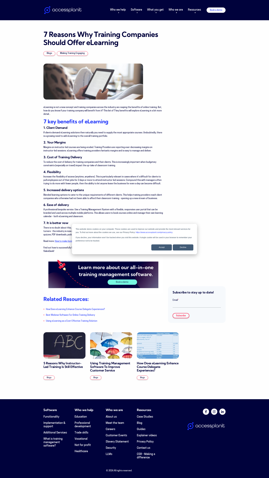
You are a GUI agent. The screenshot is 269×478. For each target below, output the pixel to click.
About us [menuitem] (111, 417)
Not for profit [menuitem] (83, 445)
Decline (183, 247)
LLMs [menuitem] (109, 454)
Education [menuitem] (81, 417)
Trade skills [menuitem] (81, 432)
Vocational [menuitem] (81, 439)
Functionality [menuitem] (51, 417)
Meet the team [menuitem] (115, 423)
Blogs (49, 53)
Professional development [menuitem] (83, 425)
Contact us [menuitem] (143, 448)
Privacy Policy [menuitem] (145, 441)
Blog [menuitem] (139, 423)
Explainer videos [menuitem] (147, 435)
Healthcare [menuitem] (81, 451)
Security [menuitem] (111, 448)
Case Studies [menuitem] (145, 417)
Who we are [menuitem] (176, 10)
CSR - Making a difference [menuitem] (146, 456)
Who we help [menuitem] (118, 10)
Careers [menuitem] (110, 429)
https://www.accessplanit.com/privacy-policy (154, 232)
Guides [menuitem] (141, 429)
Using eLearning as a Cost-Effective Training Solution (71, 321)
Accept (162, 247)
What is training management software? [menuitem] (53, 442)
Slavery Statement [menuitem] (117, 441)
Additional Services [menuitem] (55, 432)
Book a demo (216, 10)
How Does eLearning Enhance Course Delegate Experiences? (75, 309)
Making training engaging (72, 53)
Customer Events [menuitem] (116, 435)
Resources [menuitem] (194, 10)
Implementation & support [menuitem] (54, 425)
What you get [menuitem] (155, 10)
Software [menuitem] (136, 10)
